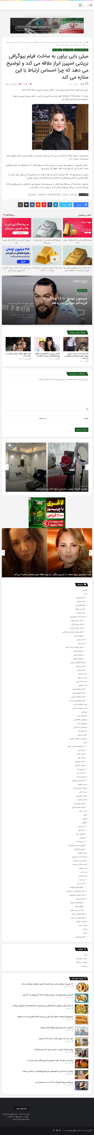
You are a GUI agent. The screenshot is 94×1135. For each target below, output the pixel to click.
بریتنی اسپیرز (73, 195)
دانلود (85, 742)
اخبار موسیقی (80, 666)
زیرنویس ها (81, 769)
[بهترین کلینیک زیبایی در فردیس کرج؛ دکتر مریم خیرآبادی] (81, 1052)
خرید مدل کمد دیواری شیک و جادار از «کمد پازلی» (56, 1038)
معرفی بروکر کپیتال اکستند (21, 1119)
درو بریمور (65, 195)
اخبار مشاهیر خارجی (66, 42)
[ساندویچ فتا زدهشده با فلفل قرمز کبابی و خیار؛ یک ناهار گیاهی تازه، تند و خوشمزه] (81, 1020)
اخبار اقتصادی (80, 605)
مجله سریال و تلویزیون (77, 895)
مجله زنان (83, 872)
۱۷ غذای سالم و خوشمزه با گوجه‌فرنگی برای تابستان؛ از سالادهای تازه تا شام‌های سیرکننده (42, 1005)
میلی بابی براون (32, 195)
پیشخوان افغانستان (80, 719)
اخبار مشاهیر (78, 42)
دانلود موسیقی (80, 761)
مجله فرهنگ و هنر (78, 914)
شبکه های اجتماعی (78, 780)
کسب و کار (81, 883)
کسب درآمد (83, 811)
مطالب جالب (82, 925)
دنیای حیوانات (82, 784)
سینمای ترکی (78, 655)
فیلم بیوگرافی (42, 195)
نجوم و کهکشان (79, 849)
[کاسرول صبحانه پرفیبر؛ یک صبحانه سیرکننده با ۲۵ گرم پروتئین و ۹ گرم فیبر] (81, 998)
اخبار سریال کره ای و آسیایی (72, 632)
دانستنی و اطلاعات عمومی (78, 738)
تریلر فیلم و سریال (76, 902)
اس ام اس (81, 826)
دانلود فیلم (81, 757)
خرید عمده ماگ (24, 1114)
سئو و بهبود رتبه (79, 803)
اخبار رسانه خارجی (76, 628)
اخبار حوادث (81, 613)
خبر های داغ (57, 50)
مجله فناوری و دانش (78, 918)
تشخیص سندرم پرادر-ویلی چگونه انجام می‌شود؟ (56, 1027)
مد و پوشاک (81, 841)
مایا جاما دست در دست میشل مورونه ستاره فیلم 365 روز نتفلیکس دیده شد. (76, 356)
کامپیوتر (82, 837)
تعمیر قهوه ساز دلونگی (15, 1116)
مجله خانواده (82, 868)
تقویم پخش (78, 636)
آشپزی (84, 590)
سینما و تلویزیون (81, 796)
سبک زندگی (83, 792)
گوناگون (84, 822)
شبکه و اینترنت (82, 799)
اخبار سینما (81, 643)
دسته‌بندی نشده (81, 777)
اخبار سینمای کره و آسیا (74, 647)
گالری (85, 815)
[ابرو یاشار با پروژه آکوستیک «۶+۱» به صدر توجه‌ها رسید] (81, 1085)
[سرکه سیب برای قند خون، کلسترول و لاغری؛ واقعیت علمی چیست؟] (81, 1063)
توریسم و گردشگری (80, 727)
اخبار (85, 594)
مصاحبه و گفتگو (81, 921)
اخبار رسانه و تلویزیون (77, 616)
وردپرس (84, 966)
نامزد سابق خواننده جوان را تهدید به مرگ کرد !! (18, 354)
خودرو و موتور (82, 735)
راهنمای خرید (80, 834)
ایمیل (86, 418)
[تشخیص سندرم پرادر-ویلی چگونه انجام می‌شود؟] (81, 1031)
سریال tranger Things (54, 195)
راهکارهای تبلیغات (76, 887)
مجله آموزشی (82, 853)
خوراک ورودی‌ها (81, 958)
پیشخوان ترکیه (82, 723)
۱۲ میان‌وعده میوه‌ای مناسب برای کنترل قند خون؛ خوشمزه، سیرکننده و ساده (47, 984)
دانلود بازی (81, 750)
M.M (82, 84)
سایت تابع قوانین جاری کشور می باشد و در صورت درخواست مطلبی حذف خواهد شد (47, 16)
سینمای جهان (78, 658)
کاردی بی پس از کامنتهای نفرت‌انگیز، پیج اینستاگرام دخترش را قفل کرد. (47, 354)
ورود (85, 954)
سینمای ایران (78, 651)
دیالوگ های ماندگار (80, 788)
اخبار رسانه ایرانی (77, 620)
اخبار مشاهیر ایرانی (78, 689)
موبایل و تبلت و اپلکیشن (76, 845)
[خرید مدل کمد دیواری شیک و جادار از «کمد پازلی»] (81, 1041)
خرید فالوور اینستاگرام (10, 1114)
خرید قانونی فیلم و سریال (76, 746)
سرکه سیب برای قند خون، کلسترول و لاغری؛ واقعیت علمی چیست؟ (57, 489)
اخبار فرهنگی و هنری (77, 662)
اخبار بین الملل (80, 609)
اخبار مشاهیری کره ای (77, 700)
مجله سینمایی (80, 898)
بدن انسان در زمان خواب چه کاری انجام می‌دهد (70, 574)
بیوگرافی (84, 712)
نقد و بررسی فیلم (77, 910)
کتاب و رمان (81, 773)
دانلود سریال (81, 754)
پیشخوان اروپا (68, 50)
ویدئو (85, 933)
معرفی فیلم (79, 906)
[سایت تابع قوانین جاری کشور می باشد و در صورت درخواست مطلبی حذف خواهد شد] (47, 25)
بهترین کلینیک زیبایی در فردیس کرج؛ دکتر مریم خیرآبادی (53, 1049)
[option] (47, 300)
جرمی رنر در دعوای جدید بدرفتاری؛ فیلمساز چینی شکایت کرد (64, 300)
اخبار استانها (81, 601)
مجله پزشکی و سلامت (79, 864)
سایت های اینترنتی (78, 807)
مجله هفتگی (82, 876)
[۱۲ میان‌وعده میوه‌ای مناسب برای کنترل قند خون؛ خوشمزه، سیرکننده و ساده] (81, 987)
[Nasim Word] (81, 5)
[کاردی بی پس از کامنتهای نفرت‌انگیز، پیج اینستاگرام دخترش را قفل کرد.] (46, 344)
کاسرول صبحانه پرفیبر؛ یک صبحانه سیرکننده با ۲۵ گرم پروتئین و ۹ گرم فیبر (48, 994)
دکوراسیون (81, 830)
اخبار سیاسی (81, 639)
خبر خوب (82, 879)
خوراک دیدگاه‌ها (81, 962)
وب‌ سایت (42, 418)
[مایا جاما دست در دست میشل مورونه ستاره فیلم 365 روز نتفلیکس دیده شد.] (75, 344)
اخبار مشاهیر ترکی (79, 693)
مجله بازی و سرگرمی (80, 860)
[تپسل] (30, 498)
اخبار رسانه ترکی (77, 624)
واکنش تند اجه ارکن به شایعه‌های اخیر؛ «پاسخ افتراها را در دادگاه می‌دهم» (48, 1071)
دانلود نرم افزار (80, 765)
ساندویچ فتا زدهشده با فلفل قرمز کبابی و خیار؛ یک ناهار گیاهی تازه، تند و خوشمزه (45, 1016)
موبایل (26, 1116)
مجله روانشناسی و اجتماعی (75, 891)
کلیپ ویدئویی (80, 937)
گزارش (84, 818)
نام (87, 409)
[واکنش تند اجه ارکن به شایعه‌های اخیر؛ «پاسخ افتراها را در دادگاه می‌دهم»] (81, 1074)
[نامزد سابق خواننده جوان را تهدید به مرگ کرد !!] (18, 344)
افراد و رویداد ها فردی (79, 708)
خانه (85, 42)
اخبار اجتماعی (80, 597)
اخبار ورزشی (81, 670)
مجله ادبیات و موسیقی (79, 857)
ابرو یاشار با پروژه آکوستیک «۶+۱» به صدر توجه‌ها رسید (54, 1082)
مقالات (84, 929)
